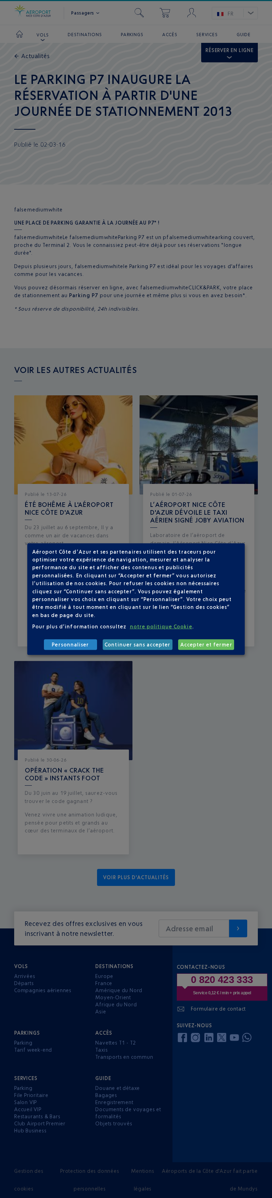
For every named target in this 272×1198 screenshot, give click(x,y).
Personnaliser (70, 645)
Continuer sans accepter (137, 645)
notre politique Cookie (161, 626)
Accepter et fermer (206, 645)
